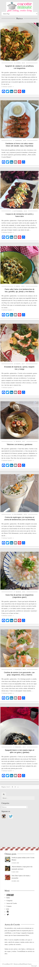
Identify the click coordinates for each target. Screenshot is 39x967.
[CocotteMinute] (20, 7)
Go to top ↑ (34, 966)
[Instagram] (7, 912)
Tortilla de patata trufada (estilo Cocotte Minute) (23, 859)
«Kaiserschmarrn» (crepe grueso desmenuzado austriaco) (22, 868)
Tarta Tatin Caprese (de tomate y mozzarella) (21, 877)
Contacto (9, 906)
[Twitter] (7, 915)
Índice (8, 898)
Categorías (9, 900)
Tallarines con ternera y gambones (19, 444)
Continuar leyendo (8, 86)
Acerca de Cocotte (11, 903)
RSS (7, 909)
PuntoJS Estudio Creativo (26, 964)
